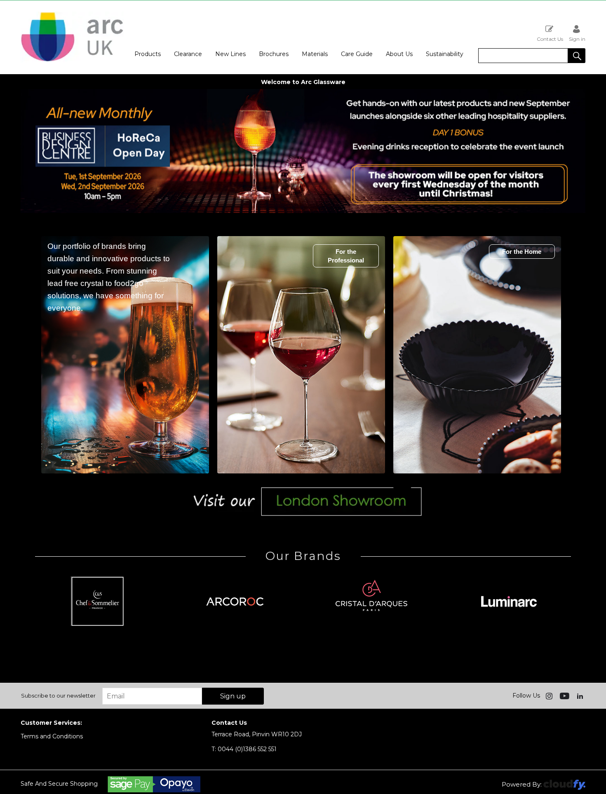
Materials (315, 54)
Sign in (577, 39)
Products (147, 54)
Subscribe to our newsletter (58, 695)
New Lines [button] (230, 54)
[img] (550, 695)
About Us (399, 54)
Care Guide (357, 54)
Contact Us (550, 39)
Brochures (274, 54)
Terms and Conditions (52, 736)
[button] (576, 55)
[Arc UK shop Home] (72, 37)
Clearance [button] (188, 54)
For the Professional (346, 256)
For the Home (521, 251)
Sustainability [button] (444, 54)
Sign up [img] (233, 696)
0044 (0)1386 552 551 (244, 749)
